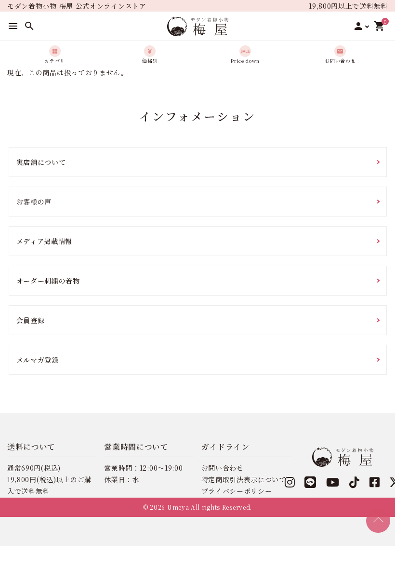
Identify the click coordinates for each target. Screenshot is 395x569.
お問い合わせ (222, 468)
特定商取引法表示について (243, 479)
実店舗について (41, 162)
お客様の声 (34, 201)
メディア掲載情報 (44, 241)
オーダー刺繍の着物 (48, 280)
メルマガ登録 (37, 360)
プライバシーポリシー (236, 491)
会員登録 (30, 320)
